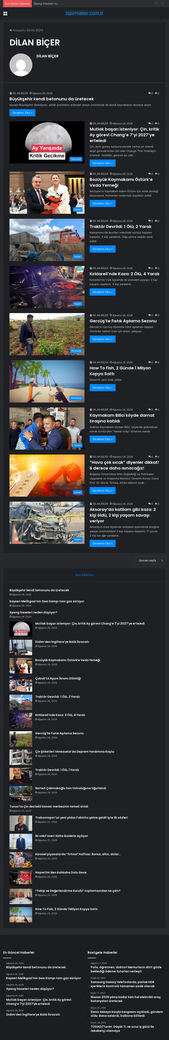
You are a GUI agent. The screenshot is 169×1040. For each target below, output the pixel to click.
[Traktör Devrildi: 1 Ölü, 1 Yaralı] (20, 775)
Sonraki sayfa (147, 560)
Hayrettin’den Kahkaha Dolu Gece (61, 872)
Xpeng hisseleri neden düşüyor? (54, 3)
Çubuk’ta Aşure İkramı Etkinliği (58, 678)
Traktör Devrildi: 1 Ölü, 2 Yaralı (120, 226)
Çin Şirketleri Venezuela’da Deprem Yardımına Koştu (74, 752)
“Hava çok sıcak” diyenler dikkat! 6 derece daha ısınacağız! (124, 465)
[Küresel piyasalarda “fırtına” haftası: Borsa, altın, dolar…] (20, 860)
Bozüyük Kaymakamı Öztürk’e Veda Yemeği (67, 660)
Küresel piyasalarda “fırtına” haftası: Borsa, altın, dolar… (78, 854)
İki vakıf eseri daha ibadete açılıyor (61, 836)
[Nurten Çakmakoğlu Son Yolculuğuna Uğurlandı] (20, 794)
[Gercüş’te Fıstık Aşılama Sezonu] (20, 739)
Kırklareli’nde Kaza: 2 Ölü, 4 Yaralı (124, 274)
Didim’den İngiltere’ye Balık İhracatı (62, 642)
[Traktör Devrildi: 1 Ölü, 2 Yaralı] (20, 702)
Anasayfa (18, 30)
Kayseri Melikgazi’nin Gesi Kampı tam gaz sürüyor (46, 601)
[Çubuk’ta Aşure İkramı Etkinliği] (20, 684)
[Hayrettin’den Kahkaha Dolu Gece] (20, 878)
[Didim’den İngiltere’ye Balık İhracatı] (20, 647)
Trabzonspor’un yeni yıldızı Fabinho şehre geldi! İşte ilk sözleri (81, 818)
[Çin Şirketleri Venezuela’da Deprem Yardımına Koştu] (20, 757)
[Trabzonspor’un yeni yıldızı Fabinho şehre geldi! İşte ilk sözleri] (20, 823)
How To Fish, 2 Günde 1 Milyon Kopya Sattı (66, 909)
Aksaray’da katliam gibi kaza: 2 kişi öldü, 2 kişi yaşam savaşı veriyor (123, 515)
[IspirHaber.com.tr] (84, 13)
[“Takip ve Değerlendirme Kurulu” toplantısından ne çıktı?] (20, 896)
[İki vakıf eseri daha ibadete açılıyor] (20, 841)
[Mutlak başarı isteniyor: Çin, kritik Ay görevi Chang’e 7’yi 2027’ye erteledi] (20, 629)
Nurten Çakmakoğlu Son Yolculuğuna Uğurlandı (70, 788)
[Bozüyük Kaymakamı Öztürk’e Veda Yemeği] (20, 665)
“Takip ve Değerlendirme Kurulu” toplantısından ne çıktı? (78, 891)
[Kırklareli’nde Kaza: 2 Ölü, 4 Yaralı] (20, 720)
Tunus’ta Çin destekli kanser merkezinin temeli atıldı (48, 806)
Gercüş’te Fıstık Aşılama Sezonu (123, 321)
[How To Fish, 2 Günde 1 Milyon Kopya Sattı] (20, 914)
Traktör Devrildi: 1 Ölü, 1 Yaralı (57, 770)
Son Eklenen (84, 575)
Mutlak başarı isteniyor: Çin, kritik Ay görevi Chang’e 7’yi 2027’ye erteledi (124, 134)
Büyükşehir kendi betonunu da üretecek (51, 99)
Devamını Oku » (22, 112)
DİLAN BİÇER (47, 56)
